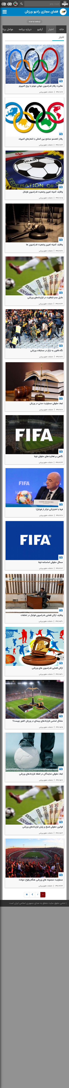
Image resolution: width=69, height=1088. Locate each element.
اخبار (51, 29)
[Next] (32, 895)
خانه (61, 29)
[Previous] (26, 895)
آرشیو (40, 29)
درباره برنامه (25, 29)
